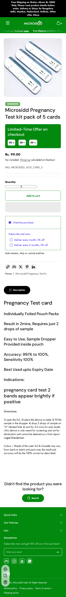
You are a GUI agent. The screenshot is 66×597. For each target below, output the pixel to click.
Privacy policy (26, 588)
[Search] (5, 576)
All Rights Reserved (38, 582)
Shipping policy (11, 592)
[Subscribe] (57, 552)
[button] (58, 23)
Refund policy (10, 588)
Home (8, 273)
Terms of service (43, 588)
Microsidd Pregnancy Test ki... (32, 273)
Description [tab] (19, 290)
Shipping (25, 160)
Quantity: (10, 182)
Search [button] (35, 498)
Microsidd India (20, 582)
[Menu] (8, 23)
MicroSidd (12, 104)
